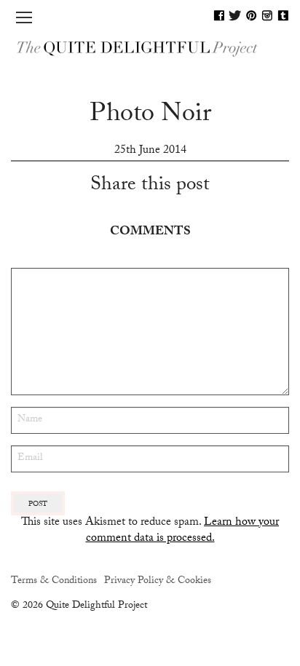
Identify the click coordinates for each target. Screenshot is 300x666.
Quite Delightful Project (150, 47)
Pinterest (251, 15)
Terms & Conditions (54, 581)
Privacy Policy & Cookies (157, 581)
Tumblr (283, 15)
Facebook (219, 15)
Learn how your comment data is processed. (183, 531)
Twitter (235, 15)
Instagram (267, 15)
